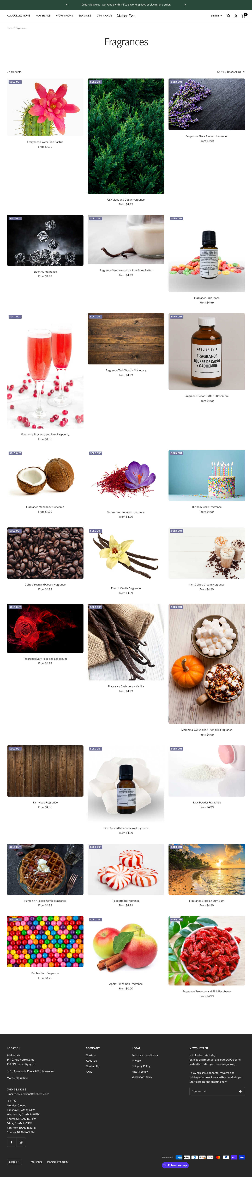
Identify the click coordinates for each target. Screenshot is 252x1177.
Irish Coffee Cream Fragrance (207, 584)
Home (10, 28)
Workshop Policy (142, 1077)
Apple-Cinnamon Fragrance (126, 983)
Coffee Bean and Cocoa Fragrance (45, 584)
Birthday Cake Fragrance (207, 507)
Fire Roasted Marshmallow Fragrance (126, 828)
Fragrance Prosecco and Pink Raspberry (45, 434)
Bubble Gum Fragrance (45, 973)
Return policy (140, 1071)
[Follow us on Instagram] (21, 1142)
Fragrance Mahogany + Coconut (45, 507)
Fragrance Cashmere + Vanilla (126, 686)
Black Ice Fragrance (45, 271)
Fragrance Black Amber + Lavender (207, 136)
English (215, 15)
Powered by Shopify (57, 1161)
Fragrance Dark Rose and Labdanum (45, 658)
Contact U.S (93, 1066)
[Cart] (243, 16)
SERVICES (85, 15)
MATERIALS (43, 15)
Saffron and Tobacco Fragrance (126, 512)
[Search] (228, 15)
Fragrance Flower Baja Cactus (45, 142)
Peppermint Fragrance (126, 900)
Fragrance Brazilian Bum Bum (206, 900)
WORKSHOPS (64, 15)
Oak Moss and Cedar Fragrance (126, 199)
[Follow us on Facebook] (11, 1142)
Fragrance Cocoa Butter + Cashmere (207, 396)
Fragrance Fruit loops (207, 298)
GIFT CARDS (104, 15)
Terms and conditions (145, 1055)
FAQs (89, 1071)
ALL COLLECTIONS (18, 15)
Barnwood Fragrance (45, 802)
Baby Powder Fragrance (207, 802)
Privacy (136, 1060)
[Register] (240, 1091)
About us (91, 1060)
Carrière (91, 1055)
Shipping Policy (141, 1066)
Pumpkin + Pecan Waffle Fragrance (45, 900)
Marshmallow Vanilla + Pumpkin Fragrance (206, 729)
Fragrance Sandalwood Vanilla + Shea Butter (126, 270)
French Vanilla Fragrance (126, 588)
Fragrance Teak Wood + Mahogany (126, 370)
